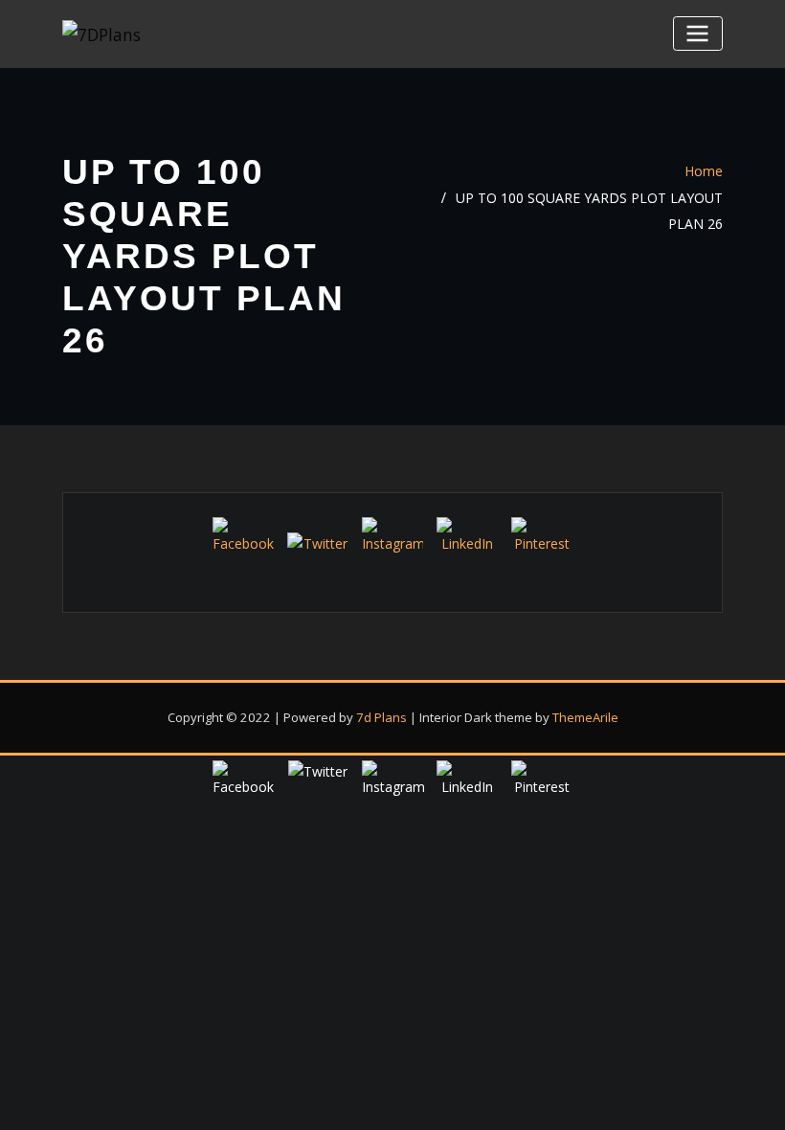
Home (703, 171)
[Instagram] (392, 547)
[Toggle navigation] (698, 33)
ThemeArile (585, 717)
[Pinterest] (541, 547)
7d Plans (381, 717)
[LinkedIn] (467, 547)
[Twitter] (317, 563)
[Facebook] (243, 547)
